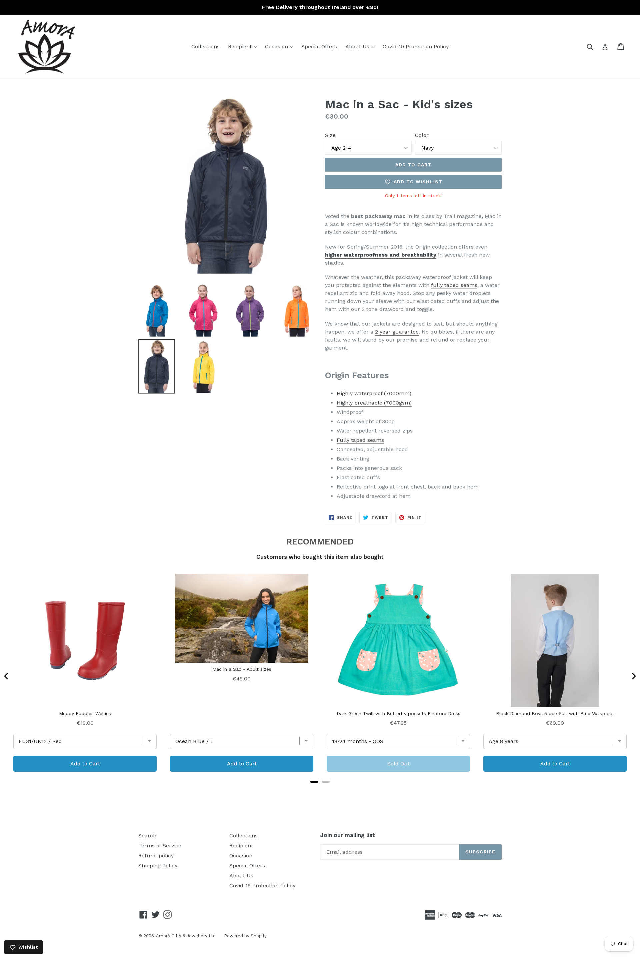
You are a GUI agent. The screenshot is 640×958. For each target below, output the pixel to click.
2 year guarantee (397, 332)
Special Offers (319, 46)
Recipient (244, 46)
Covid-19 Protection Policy (416, 46)
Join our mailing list (347, 835)
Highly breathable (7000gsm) (374, 403)
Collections (205, 46)
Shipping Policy (157, 865)
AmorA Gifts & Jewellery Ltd (186, 935)
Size (330, 135)
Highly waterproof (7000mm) (374, 393)
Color (422, 135)
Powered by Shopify (245, 935)
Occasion (280, 46)
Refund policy (156, 855)
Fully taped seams (360, 440)
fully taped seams (454, 285)
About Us (361, 46)
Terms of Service (159, 845)
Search (147, 835)
